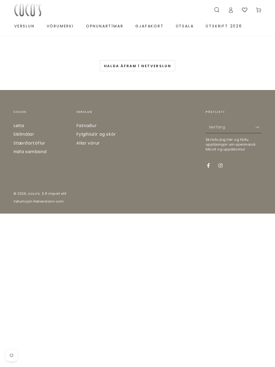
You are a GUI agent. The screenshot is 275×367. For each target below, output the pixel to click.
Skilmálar (23, 134)
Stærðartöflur (29, 143)
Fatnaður (86, 126)
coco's (34, 193)
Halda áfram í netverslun (137, 66)
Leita (18, 126)
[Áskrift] (258, 127)
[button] (217, 10)
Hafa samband (29, 152)
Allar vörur (88, 143)
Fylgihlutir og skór (96, 134)
